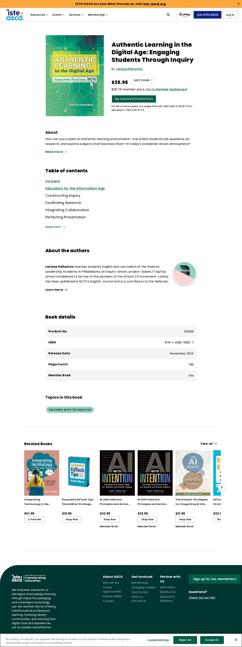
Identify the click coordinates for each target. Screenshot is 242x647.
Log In (230, 15)
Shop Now (72, 519)
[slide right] (222, 487)
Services (74, 15)
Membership (96, 15)
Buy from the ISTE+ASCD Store (134, 98)
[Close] (236, 639)
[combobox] (143, 80)
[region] (121, 640)
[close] (238, 3)
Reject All (185, 640)
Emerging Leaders (144, 587)
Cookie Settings (158, 640)
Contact (108, 601)
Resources (37, 15)
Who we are (111, 583)
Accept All (211, 640)
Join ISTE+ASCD (208, 15)
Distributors (167, 592)
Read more (53, 227)
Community (140, 592)
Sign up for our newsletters (214, 579)
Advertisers (167, 587)
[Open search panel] (168, 14)
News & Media (112, 596)
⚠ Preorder (34, 519)
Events (57, 15)
